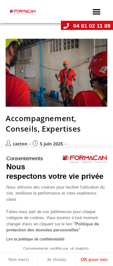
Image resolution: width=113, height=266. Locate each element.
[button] (96, 11)
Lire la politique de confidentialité (35, 239)
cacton (20, 144)
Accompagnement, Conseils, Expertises (43, 123)
